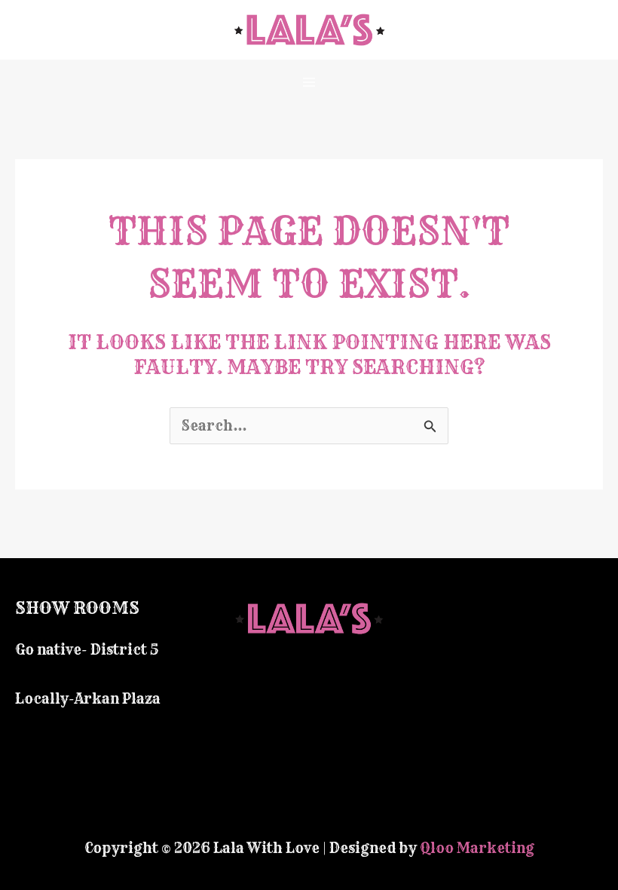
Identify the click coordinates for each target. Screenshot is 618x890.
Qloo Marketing (477, 848)
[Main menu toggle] (309, 82)
